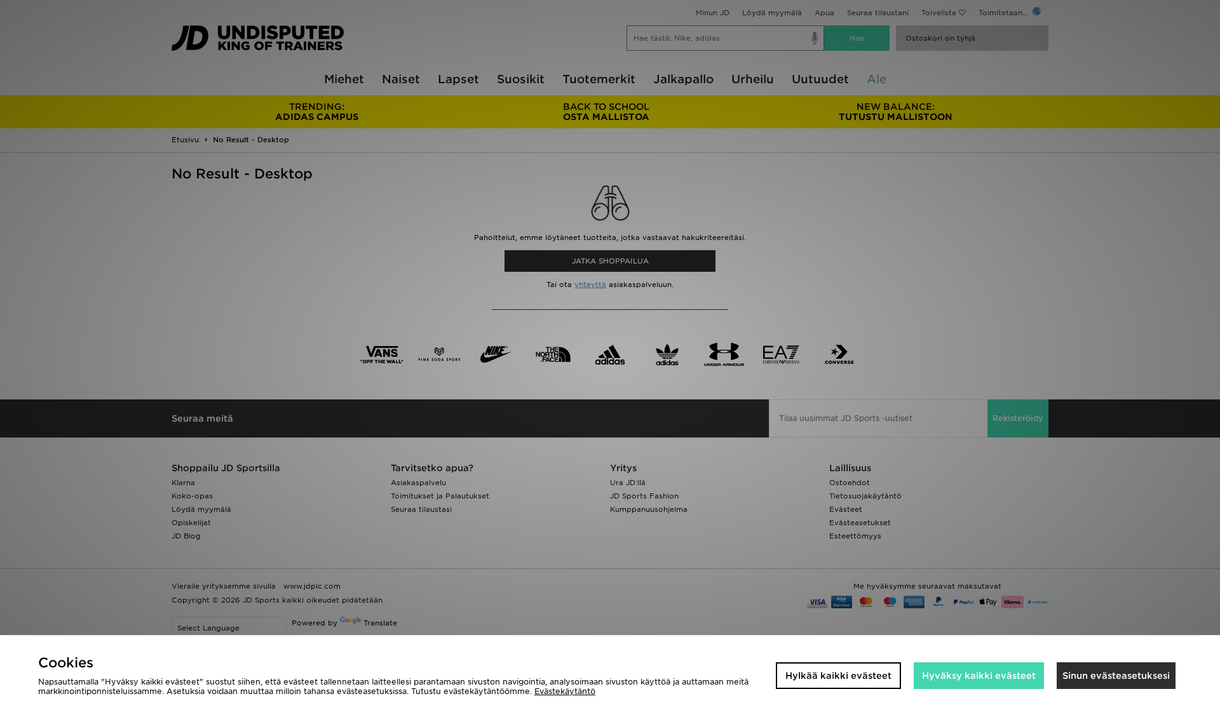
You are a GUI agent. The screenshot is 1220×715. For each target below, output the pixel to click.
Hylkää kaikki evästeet (838, 676)
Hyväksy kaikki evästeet (979, 676)
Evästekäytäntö (564, 691)
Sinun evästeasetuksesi (1116, 676)
